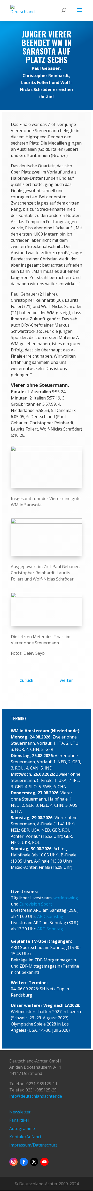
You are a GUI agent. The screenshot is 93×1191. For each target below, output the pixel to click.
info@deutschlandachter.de (35, 1096)
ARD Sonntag (50, 929)
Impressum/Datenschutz (33, 1145)
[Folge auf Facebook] (24, 1162)
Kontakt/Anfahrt (25, 1137)
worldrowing (65, 898)
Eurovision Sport (35, 904)
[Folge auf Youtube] (44, 1162)
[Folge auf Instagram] (13, 1162)
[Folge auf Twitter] (34, 1162)
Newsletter (20, 1112)
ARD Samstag (50, 916)
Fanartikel (19, 1120)
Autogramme (22, 1128)
